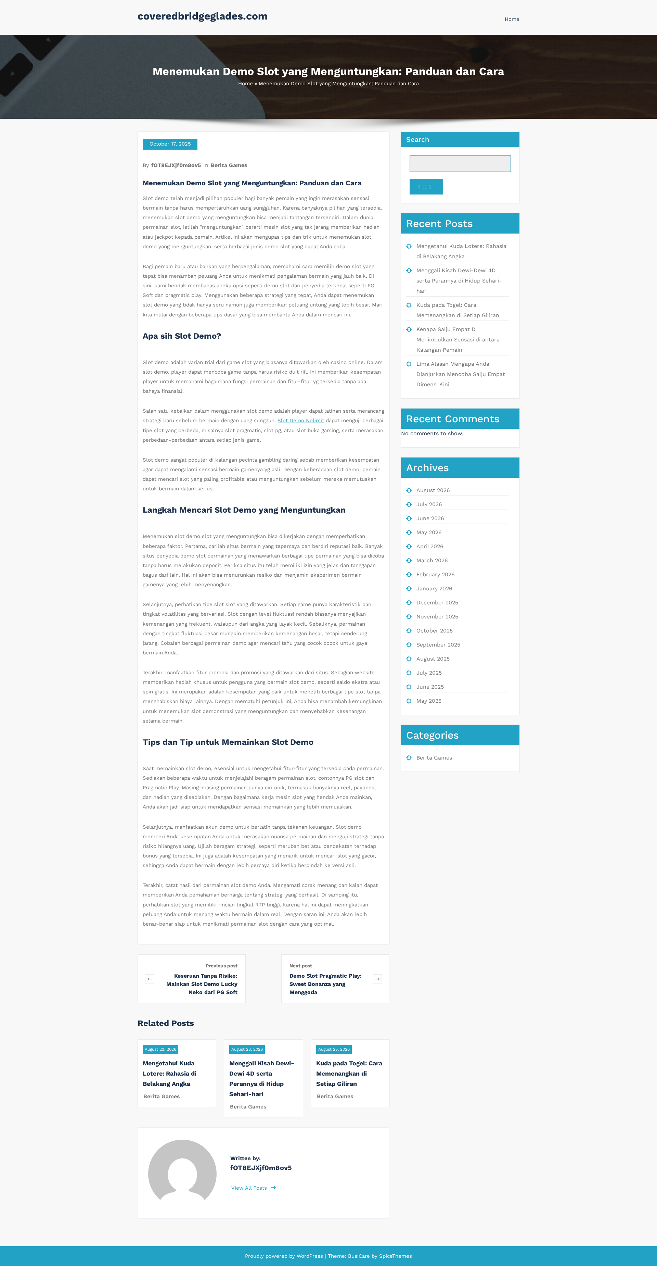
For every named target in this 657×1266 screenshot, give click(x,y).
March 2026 (432, 560)
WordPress (310, 1256)
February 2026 (435, 574)
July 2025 (429, 672)
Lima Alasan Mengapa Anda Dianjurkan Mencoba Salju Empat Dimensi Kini (460, 374)
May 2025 (428, 701)
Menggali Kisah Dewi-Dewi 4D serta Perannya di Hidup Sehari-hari (459, 280)
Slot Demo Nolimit (301, 420)
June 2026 (430, 518)
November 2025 (437, 616)
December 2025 (437, 602)
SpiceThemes (394, 1256)
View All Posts (250, 1188)
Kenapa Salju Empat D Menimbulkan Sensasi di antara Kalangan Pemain (458, 339)
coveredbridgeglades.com (203, 16)
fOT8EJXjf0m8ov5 (176, 165)
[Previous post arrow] (149, 979)
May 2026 (429, 532)
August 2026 (433, 490)
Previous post (221, 965)
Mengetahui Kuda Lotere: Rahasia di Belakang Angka (169, 1073)
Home (512, 19)
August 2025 (433, 658)
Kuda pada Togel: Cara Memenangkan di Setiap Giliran (349, 1073)
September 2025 (438, 644)
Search (417, 139)
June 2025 (430, 687)
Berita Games (229, 165)
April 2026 (429, 546)
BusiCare (360, 1256)
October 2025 (434, 630)
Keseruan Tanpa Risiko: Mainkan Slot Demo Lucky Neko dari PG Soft (201, 984)
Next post (300, 965)
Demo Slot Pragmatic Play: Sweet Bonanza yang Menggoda (325, 984)
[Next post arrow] (377, 979)
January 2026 (434, 588)
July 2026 (429, 504)
